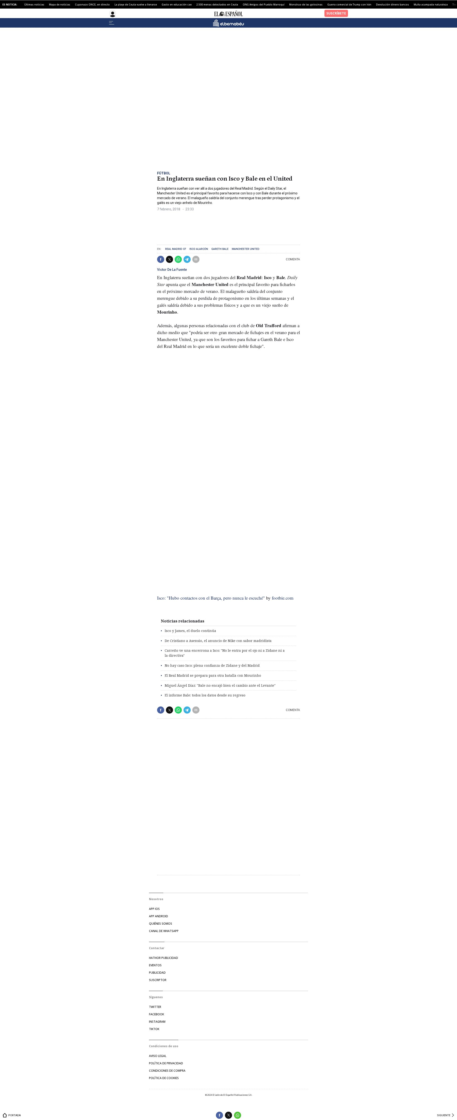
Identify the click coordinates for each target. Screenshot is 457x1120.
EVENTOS (155, 965)
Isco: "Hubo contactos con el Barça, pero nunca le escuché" (211, 598)
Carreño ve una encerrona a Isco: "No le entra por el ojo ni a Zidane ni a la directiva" (225, 653)
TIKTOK (154, 1029)
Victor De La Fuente (172, 269)
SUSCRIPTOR (157, 980)
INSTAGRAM (157, 1022)
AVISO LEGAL (157, 1056)
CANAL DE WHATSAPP (164, 931)
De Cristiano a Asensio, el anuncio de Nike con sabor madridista (218, 640)
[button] (161, 259)
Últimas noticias (34, 4)
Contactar (156, 948)
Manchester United (245, 249)
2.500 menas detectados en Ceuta (217, 4)
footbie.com (282, 598)
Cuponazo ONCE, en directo (92, 4)
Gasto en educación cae (177, 4)
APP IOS (154, 909)
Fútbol (163, 173)
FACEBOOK (156, 1014)
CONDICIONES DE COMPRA (167, 1071)
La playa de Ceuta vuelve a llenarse (135, 4)
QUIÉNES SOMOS (160, 924)
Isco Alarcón (198, 249)
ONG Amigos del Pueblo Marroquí (263, 4)
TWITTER (155, 1007)
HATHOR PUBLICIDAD (163, 958)
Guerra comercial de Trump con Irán (349, 4)
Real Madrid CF (175, 249)
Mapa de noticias (59, 4)
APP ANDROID (158, 916)
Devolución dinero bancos (392, 4)
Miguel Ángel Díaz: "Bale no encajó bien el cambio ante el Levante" (220, 685)
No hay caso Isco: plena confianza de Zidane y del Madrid (212, 665)
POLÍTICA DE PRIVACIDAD (166, 1063)
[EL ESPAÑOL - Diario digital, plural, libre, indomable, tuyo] (228, 13)
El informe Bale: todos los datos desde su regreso (205, 695)
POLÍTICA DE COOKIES (164, 1078)
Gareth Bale (219, 249)
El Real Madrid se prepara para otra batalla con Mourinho (213, 675)
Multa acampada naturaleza (431, 4)
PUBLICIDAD (157, 973)
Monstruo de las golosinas (306, 4)
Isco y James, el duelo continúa (190, 630)
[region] (192, 226)
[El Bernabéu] (228, 23)
